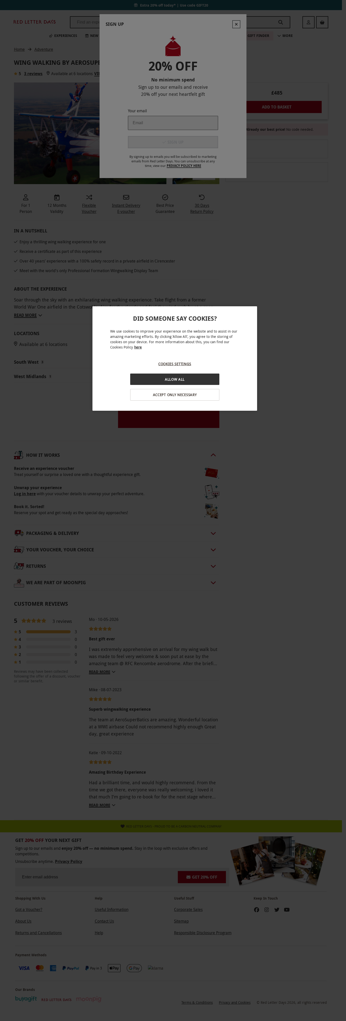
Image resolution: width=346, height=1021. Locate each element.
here (138, 347)
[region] (174, 358)
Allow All (175, 379)
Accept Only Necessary (175, 394)
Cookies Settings (174, 363)
